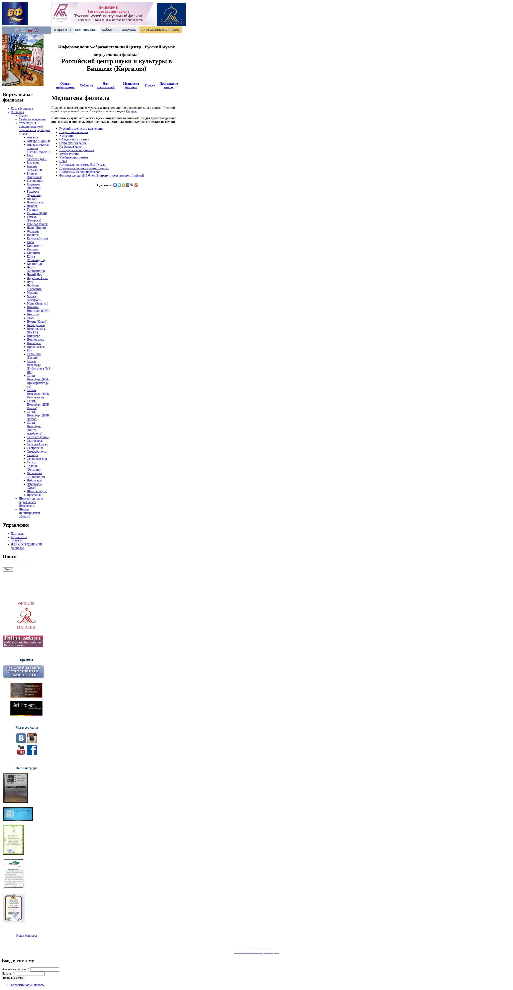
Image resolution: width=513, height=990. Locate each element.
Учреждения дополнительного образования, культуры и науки (34, 128)
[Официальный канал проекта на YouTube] (21, 753)
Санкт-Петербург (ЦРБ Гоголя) (38, 404)
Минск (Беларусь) (34, 298)
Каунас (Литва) (37, 238)
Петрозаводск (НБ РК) (36, 330)
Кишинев (33, 253)
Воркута (32, 198)
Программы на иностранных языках (84, 168)
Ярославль (34, 495)
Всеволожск (35, 202)
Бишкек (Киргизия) (34, 175)
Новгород (33, 314)
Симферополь (36, 451)
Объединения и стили (74, 139)
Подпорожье (35, 339)
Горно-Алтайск (37, 224)
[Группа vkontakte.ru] (21, 742)
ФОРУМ (17, 540)
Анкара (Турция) (38, 141)
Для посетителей (105, 85)
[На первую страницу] (16, 32)
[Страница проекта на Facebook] (32, 753)
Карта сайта (19, 537)
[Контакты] (23, 32)
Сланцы (32, 455)
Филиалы (17, 112)
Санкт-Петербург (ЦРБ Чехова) (38, 415)
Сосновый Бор (37, 458)
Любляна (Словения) (34, 287)
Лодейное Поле (37, 278)
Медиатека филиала (131, 85)
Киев (30, 242)
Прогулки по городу (169, 85)
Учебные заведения (32, 119)
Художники (67, 135)
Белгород (33, 162)
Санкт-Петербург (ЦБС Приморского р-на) (38, 381)
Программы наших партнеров (79, 172)
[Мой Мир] (128, 185)
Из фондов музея (70, 146)
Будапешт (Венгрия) (33, 186)
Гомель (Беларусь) (34, 218)
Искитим (33, 235)
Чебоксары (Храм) (34, 485)
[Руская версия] (29, 32)
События (86, 85)
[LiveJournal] (132, 185)
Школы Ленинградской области (29, 513)
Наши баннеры (26, 935)
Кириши (32, 249)
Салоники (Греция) (34, 355)
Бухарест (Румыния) (34, 193)
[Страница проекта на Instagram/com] (32, 742)
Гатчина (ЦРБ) (37, 213)
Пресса (150, 85)
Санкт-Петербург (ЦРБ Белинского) (38, 393)
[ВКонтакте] (115, 185)
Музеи (23, 115)
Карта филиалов (22, 108)
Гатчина (32, 209)
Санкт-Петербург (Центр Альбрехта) (34, 428)
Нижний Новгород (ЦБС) (38, 308)
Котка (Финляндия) (36, 258)
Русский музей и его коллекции (81, 128)
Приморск (34, 343)
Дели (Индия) (36, 227)
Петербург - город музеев (76, 150)
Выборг (32, 206)
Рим (29, 350)
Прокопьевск (36, 346)
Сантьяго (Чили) (38, 437)
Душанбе (33, 231)
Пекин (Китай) (37, 321)
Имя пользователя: (15, 969)
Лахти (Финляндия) (36, 269)
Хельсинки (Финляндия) (36, 474)
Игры (63, 161)
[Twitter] (119, 185)
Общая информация (65, 85)
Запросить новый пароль (27, 985)
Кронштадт (34, 263)
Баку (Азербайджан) (37, 157)
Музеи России (69, 153)
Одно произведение (73, 143)
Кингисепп (34, 245)
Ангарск (32, 137)
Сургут (32, 462)
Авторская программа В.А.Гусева (82, 164)
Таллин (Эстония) (33, 467)
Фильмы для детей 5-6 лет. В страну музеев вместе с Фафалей (101, 175)
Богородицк (35, 180)
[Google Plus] (136, 185)
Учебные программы (73, 157)
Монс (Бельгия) (37, 303)
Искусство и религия (73, 132)
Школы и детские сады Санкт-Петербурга (31, 502)
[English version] (36, 32)
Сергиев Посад (37, 444)
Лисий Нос (34, 274)
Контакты (17, 533)
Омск (30, 318)
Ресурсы (131, 111)
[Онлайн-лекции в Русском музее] (23, 646)
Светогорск (35, 440)
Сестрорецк (35, 448)
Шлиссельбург (37, 491)
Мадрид (32, 292)
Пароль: (8, 973)
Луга (30, 281)
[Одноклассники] (123, 185)
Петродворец (36, 325)
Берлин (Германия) (34, 168)
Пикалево (33, 336)
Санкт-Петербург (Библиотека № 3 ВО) (38, 366)
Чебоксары (34, 480)
